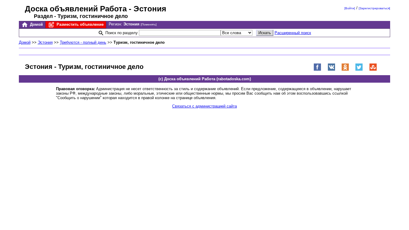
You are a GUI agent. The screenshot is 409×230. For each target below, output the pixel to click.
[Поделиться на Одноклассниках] (345, 69)
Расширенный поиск (293, 33)
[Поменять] (149, 24)
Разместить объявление (79, 24)
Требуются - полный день (83, 42)
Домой (36, 24)
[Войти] (349, 8)
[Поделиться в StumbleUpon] (373, 69)
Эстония (45, 42)
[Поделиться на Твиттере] (359, 69)
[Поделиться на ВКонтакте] (331, 69)
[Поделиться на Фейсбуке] (317, 69)
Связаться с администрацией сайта (204, 106)
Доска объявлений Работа (76, 8)
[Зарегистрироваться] (374, 8)
